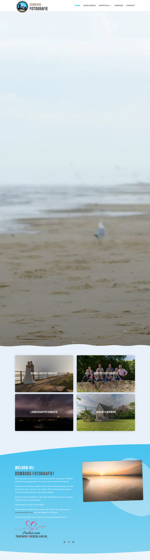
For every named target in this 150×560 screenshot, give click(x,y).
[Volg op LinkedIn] (64, 540)
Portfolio (104, 6)
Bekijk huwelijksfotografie (41, 194)
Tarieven (118, 6)
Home (77, 6)
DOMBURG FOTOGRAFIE (55, 185)
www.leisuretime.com (24, 511)
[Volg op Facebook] (69, 540)
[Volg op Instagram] (73, 540)
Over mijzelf (89, 6)
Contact (130, 6)
